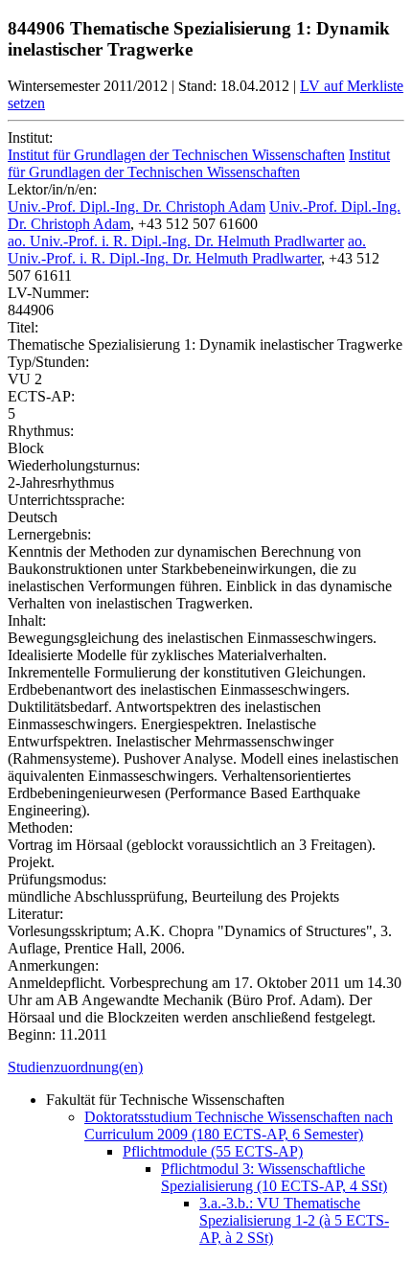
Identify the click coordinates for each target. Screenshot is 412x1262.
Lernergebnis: (49, 534)
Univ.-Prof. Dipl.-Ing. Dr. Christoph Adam (136, 206)
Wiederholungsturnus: (74, 465)
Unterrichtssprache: (66, 500)
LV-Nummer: (48, 293)
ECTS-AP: (41, 396)
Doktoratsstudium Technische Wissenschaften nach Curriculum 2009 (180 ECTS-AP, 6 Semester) (238, 1125)
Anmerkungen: (53, 965)
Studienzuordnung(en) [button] (75, 1067)
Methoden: (40, 827)
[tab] (206, 1067)
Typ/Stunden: (48, 362)
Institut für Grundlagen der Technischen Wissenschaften (176, 155)
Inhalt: (27, 620)
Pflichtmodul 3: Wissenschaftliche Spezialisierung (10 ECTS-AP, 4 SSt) (274, 1177)
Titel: (23, 327)
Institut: (30, 137)
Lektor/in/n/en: (52, 189)
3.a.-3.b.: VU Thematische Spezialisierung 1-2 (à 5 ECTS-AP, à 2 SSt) (294, 1220)
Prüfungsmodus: (57, 879)
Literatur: (35, 914)
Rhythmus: (41, 431)
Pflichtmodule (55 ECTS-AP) (213, 1151)
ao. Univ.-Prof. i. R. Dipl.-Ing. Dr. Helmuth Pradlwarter (176, 241)
